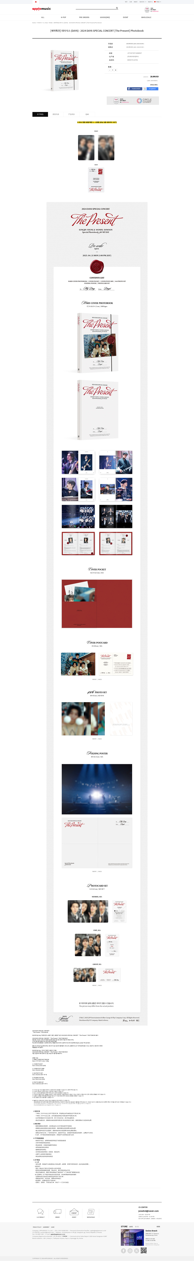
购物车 (136, 2)
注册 (130, 2)
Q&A (87, 114)
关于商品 (40, 114)
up (115, 69)
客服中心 (150, 2)
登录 (126, 2)
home (34, 22)
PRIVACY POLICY (37, 1227)
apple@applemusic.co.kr (58, 1234)
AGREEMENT (46, 1227)
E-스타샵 (45, 22)
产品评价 (71, 114)
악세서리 (39, 22)
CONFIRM (64, 1236)
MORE (158, 1226)
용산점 (137, 1227)
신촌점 (131, 1227)
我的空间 (142, 2)
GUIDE (52, 1227)
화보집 (50, 22)
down (109, 69)
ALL (42, 17)
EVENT (125, 17)
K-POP (63, 17)
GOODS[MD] (105, 17)
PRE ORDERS (84, 17)
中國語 (158, 2)
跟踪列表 (56, 114)
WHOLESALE (146, 17)
